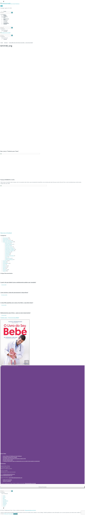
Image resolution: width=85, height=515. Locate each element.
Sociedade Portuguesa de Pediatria (10, 457)
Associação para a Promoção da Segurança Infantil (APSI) (14, 458)
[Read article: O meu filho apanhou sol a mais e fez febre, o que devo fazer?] (42, 298)
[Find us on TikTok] (3, 1)
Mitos (4, 268)
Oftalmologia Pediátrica (10, 249)
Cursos (5, 16)
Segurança (5, 269)
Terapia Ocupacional (9, 259)
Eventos (4, 267)
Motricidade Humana (9, 248)
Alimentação (5, 238)
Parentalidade (8, 252)
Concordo (15, 513)
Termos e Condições (7, 481)
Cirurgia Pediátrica (8, 244)
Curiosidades (5, 263)
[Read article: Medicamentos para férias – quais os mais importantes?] (42, 308)
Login (1, 6)
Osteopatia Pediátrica (9, 250)
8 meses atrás (4, 295)
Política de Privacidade (7, 480)
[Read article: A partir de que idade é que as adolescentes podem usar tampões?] (42, 278)
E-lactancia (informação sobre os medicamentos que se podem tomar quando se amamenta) (21, 461)
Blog (4, 17)
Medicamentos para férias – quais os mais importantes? (15, 313)
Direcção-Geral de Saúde (8, 460)
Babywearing (7, 243)
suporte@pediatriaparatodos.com (15, 477)
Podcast (5, 39)
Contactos (5, 22)
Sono (6, 257)
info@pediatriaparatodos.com (9, 474)
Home (4, 11)
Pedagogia (7, 253)
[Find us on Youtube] (2, 1)
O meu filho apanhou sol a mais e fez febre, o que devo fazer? (16, 302)
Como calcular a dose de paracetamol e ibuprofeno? (14, 292)
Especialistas (6, 18)
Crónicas (5, 31)
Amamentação (6, 239)
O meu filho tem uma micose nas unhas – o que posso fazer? (21, 42)
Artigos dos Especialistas (8, 241)
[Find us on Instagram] (1, 1)
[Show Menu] (0, 31)
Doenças (6, 42)
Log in (4, 506)
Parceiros (5, 20)
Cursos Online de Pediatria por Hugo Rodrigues (12, 456)
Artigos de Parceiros (7, 240)
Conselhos (5, 260)
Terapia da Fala (8, 258)
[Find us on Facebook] (0, 1)
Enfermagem (7, 245)
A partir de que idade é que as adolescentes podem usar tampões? (18, 282)
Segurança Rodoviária (9, 255)
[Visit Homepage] (5, 3)
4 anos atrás (3, 284)
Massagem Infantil (8, 247)
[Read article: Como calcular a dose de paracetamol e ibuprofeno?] (42, 288)
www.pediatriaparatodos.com (6, 475)
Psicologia (7, 254)
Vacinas (4, 271)
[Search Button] (0, 10)
